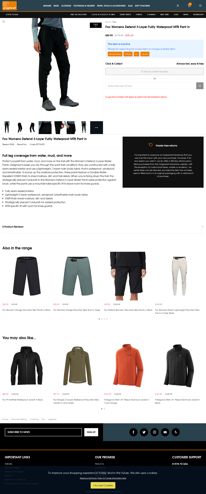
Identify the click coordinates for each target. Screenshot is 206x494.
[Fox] (96, 25)
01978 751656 (180, 464)
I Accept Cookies (103, 485)
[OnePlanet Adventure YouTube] (165, 432)
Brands (47, 5)
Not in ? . (126, 92)
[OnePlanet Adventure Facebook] (133, 432)
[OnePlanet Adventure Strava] (176, 432)
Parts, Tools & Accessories (111, 5)
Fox (114, 21)
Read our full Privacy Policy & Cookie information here (103, 478)
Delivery (8, 463)
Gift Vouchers (142, 5)
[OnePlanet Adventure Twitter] (144, 432)
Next (201, 287)
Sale (130, 5)
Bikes (56, 5)
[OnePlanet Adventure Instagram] (155, 432)
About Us (99, 463)
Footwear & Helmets (84, 5)
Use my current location (155, 71)
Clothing (66, 5)
